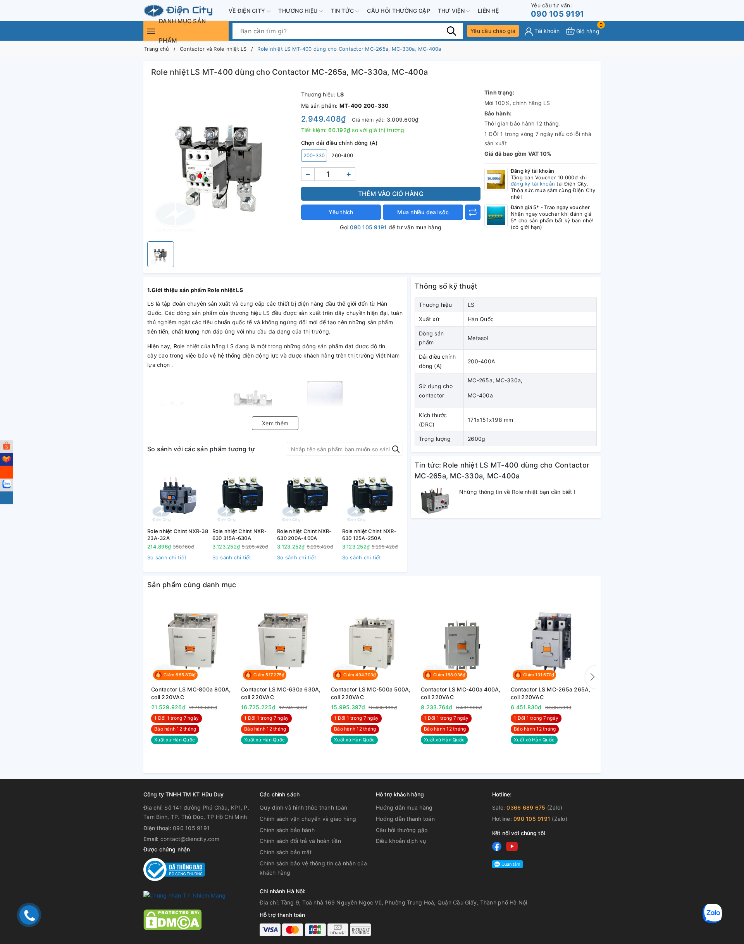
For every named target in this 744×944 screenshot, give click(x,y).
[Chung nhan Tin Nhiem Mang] (184, 895)
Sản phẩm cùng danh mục (191, 585)
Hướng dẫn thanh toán (405, 818)
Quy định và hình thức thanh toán (303, 807)
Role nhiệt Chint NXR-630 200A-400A (304, 534)
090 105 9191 (557, 10)
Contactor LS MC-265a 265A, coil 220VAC (551, 693)
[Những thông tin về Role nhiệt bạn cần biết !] (435, 500)
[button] (591, 677)
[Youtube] (512, 846)
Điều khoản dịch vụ (401, 840)
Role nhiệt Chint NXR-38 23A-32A (177, 534)
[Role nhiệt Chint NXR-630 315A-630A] (243, 495)
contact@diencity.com (189, 839)
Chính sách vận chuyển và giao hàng (308, 818)
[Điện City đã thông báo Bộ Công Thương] (174, 869)
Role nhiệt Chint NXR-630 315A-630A (239, 534)
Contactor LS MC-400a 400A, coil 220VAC (461, 693)
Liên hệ (488, 10)
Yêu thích (341, 212)
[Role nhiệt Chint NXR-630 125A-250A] (372, 495)
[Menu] (151, 31)
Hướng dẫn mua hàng (404, 807)
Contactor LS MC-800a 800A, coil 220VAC (191, 693)
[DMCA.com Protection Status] (172, 919)
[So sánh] (472, 212)
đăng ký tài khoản (533, 184)
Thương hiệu (298, 10)
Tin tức (343, 10)
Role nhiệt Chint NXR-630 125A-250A (369, 534)
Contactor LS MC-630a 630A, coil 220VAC (281, 693)
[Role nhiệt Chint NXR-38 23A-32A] (177, 495)
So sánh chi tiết (166, 557)
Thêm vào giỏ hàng (391, 194)
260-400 (342, 155)
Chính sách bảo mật (286, 852)
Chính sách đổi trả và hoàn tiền (300, 840)
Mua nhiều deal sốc (423, 212)
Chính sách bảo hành (287, 830)
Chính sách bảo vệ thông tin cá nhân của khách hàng (313, 868)
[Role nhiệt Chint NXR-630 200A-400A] (307, 495)
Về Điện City (248, 10)
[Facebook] (496, 846)
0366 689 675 (525, 807)
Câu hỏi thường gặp (398, 10)
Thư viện (452, 10)
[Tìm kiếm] (451, 30)
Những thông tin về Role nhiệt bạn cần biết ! (517, 491)
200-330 (314, 155)
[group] (222, 163)
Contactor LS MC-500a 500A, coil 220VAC (371, 693)
